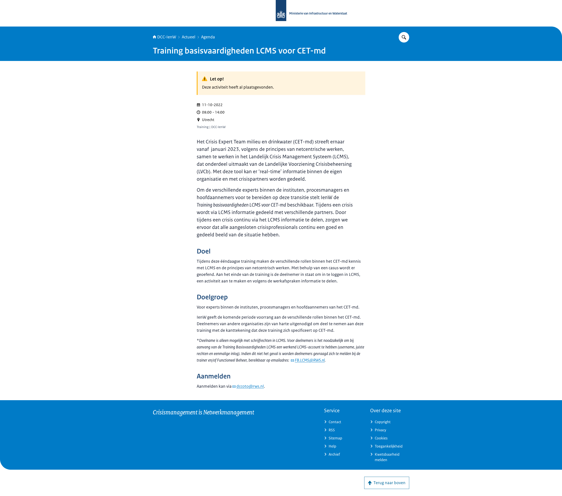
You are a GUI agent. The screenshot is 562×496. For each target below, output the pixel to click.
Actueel (188, 37)
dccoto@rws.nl (250, 386)
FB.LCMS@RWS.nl (310, 360)
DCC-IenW (166, 37)
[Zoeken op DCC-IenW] (404, 37)
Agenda (208, 37)
